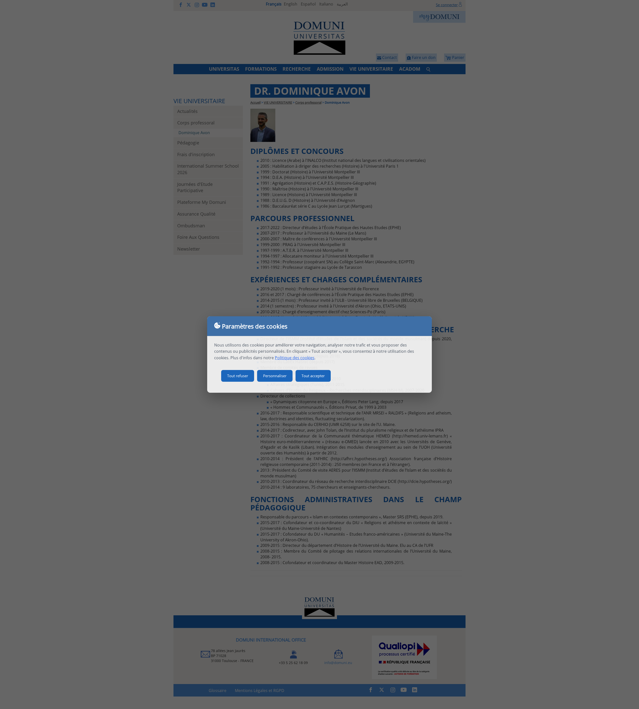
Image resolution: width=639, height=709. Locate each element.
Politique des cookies (295, 357)
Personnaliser (275, 375)
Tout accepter (313, 375)
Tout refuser (237, 375)
